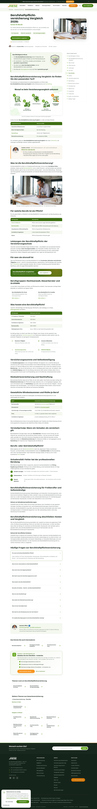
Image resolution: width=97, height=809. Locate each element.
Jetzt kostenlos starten (26, 671)
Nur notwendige (9, 801)
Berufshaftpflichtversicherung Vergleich (76, 59)
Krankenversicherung (42, 765)
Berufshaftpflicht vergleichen (19, 38)
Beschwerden (74, 775)
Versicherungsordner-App (60, 763)
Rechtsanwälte (15, 225)
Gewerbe (64, 5)
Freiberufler (71, 93)
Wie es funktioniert (40, 671)
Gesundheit (22, 5)
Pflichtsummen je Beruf (73, 83)
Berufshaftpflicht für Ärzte (19, 686)
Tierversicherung (41, 775)
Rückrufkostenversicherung (19, 734)
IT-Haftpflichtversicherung (53, 726)
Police (18, 454)
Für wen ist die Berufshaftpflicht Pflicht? (23, 553)
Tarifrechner (54, 140)
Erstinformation (74, 768)
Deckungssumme (25, 69)
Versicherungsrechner (59, 775)
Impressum (73, 760)
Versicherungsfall (45, 404)
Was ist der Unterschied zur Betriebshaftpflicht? (25, 564)
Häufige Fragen (71, 99)
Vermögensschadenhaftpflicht (36, 645)
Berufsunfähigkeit (41, 768)
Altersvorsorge (40, 773)
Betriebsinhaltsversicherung (53, 717)
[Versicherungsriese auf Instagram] (13, 778)
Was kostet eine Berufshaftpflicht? (21, 582)
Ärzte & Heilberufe (15, 222)
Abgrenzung (71, 88)
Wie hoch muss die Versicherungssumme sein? (24, 576)
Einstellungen (6, 805)
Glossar (55, 785)
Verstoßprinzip (71, 86)
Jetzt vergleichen (87, 5)
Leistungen (71, 68)
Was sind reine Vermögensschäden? (21, 570)
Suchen (84, 748)
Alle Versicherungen (58, 790)
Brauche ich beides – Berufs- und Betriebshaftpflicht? (26, 588)
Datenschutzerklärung (11, 798)
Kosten (70, 75)
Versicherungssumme (28, 335)
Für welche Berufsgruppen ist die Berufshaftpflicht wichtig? (28, 618)
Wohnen (37, 5)
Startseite (11, 9)
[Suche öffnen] (79, 5)
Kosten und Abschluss (73, 96)
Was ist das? (71, 62)
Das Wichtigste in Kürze (74, 56)
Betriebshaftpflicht (28, 168)
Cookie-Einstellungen (83, 806)
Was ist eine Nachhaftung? (19, 594)
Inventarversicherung (36, 725)
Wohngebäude (40, 770)
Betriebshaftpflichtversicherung (36, 717)
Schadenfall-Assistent (59, 772)
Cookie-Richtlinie (75, 765)
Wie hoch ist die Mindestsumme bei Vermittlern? (25, 612)
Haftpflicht (30, 5)
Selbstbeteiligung (45, 349)
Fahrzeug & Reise (46, 5)
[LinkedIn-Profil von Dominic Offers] (29, 626)
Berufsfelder (72, 73)
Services (73, 5)
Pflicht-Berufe (72, 65)
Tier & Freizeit (56, 5)
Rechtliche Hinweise (76, 770)
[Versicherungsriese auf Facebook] (10, 778)
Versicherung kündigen (59, 769)
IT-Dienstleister (16, 264)
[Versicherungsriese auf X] (17, 778)
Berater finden (57, 782)
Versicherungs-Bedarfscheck (61, 760)
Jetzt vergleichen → (45, 272)
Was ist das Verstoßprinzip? (19, 606)
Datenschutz (74, 763)
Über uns (56, 780)
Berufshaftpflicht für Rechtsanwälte (36, 686)
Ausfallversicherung (19, 717)
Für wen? (71, 70)
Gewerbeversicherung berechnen (19, 707)
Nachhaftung (48, 84)
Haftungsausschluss (76, 773)
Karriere (56, 787)
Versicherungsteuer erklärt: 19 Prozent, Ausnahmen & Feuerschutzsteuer (55, 802)
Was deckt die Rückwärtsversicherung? (22, 600)
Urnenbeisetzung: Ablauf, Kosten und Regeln (50, 798)
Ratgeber (56, 777)
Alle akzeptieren (22, 801)
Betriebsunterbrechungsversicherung (19, 726)
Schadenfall (71, 91)
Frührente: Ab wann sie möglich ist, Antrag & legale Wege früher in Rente (57, 800)
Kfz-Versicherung (41, 760)
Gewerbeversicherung (19, 9)
